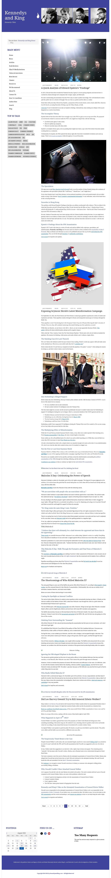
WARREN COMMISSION (15, 153)
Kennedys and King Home (26, 40)
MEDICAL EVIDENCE (14, 144)
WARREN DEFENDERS (14, 156)
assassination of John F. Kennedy (50, 792)
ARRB (21, 122)
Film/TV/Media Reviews (17, 69)
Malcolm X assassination (71, 561)
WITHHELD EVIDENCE (29, 156)
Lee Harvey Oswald (54, 704)
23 (35, 846)
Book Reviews (13, 66)
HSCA (28, 134)
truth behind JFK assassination (83, 462)
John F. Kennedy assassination (71, 760)
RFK (27, 147)
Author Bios (13, 102)
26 (17, 848)
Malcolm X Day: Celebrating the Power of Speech (65, 475)
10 (72, 806)
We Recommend (14, 87)
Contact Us (12, 94)
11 (76, 806)
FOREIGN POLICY (13, 131)
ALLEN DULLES (12, 122)
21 (26, 846)
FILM (25, 128)
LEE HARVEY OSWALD (14, 140)
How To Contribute (15, 98)
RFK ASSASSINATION (14, 150)
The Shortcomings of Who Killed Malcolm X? (64, 580)
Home (11, 55)
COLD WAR (32, 122)
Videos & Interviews (16, 73)
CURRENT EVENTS (29, 125)
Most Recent (13, 77)
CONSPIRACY (12, 125)
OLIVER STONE (12, 147)
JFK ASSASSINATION (14, 137)
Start (44, 806)
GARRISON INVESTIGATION (16, 134)
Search (11, 105)
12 (79, 806)
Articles (11, 62)
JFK (33, 134)
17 (8, 846)
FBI (21, 128)
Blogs (56, 85)
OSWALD (21, 147)
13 (21, 843)
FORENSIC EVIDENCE (26, 131)
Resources (12, 84)
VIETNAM (26, 150)
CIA (26, 122)
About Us (12, 91)
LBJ (23, 137)
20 (21, 846)
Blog (10, 109)
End (86, 806)
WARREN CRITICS (29, 153)
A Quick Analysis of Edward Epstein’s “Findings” (65, 88)
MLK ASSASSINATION (28, 144)
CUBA (20, 125)
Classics (11, 80)
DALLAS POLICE (13, 128)
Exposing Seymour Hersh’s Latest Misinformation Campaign (71, 311)
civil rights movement (70, 556)
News (11, 59)
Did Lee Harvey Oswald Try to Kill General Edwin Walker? (71, 699)
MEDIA (25, 140)
